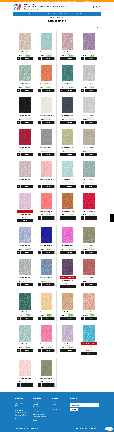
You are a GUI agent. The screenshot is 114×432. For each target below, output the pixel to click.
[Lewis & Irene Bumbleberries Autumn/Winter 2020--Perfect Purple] (89, 41)
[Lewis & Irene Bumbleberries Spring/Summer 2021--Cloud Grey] (25, 267)
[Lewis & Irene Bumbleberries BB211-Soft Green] (68, 137)
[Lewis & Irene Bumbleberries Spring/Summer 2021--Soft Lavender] (68, 333)
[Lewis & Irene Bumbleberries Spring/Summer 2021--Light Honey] (46, 301)
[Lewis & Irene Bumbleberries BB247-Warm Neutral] (25, 169)
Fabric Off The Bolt (60, 17)
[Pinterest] (21, 418)
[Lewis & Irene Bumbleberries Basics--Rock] (46, 137)
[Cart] (100, 7)
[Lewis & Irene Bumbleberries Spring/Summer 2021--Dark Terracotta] (89, 267)
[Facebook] (18, 418)
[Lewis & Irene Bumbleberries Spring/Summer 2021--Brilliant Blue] (46, 235)
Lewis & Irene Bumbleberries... (25, 52)
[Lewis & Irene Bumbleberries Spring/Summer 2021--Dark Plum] (68, 267)
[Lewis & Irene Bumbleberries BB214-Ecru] (89, 137)
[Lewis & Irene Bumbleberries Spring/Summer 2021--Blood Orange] (89, 201)
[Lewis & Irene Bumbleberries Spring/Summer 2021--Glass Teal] (25, 301)
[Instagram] (15, 418)
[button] (26, 420)
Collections (52, 17)
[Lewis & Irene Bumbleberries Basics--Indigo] (68, 105)
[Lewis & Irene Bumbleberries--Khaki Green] (46, 368)
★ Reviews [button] (112, 218)
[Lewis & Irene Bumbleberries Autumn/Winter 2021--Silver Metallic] (89, 73)
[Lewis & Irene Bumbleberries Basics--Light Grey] (89, 105)
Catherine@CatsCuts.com (21, 407)
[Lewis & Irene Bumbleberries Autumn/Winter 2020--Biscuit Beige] (25, 41)
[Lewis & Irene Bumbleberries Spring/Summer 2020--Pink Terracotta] (46, 201)
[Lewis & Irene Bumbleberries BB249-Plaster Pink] (46, 169)
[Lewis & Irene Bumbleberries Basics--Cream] (46, 105)
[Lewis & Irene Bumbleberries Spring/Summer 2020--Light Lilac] (25, 201)
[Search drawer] (93, 7)
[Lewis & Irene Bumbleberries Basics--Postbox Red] (25, 137)
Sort (22, 27)
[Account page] (96, 7)
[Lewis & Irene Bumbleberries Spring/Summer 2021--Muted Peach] (89, 301)
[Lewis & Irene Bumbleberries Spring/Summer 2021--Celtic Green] (89, 235)
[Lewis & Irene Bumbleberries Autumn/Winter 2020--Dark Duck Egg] (46, 41)
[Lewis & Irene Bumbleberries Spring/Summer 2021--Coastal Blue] (46, 267)
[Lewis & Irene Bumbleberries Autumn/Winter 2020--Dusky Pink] (68, 41)
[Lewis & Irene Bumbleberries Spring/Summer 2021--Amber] (68, 201)
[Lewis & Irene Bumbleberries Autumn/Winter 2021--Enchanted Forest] (68, 73)
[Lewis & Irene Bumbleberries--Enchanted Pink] (25, 368)
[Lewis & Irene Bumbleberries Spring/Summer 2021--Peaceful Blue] (25, 333)
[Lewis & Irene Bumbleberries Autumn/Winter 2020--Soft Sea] (25, 73)
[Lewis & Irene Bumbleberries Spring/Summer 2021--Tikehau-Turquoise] (89, 333)
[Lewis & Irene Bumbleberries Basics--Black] (25, 105)
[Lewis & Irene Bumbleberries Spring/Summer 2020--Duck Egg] (68, 169)
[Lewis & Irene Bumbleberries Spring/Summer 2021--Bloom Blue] (25, 235)
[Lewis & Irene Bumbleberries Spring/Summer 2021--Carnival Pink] (68, 235)
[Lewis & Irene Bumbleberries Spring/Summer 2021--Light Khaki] (68, 301)
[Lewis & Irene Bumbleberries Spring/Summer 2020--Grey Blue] (89, 169)
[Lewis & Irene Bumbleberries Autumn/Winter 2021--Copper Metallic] (46, 73)
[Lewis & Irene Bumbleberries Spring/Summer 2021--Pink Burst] (46, 333)
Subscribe (74, 409)
